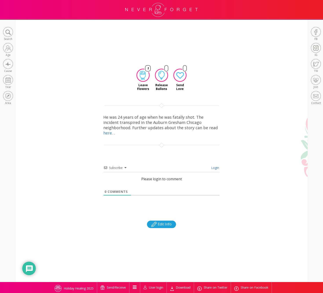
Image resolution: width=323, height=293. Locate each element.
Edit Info (164, 224)
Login (214, 168)
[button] (8, 34)
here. (108, 133)
